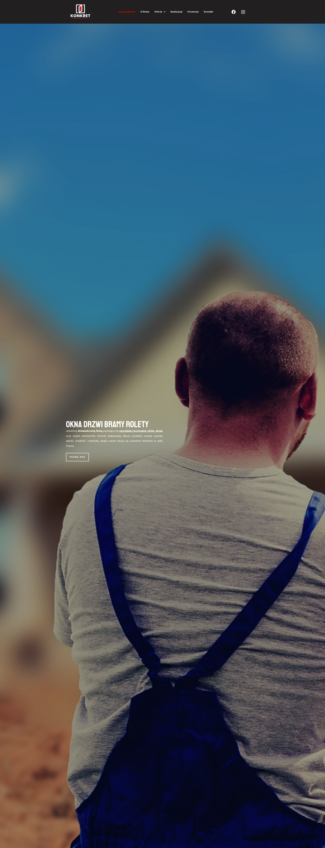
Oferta (158, 11)
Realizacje (176, 11)
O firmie (144, 11)
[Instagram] (243, 12)
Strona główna (126, 11)
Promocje (193, 11)
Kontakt (208, 11)
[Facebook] (234, 12)
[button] (77, 457)
